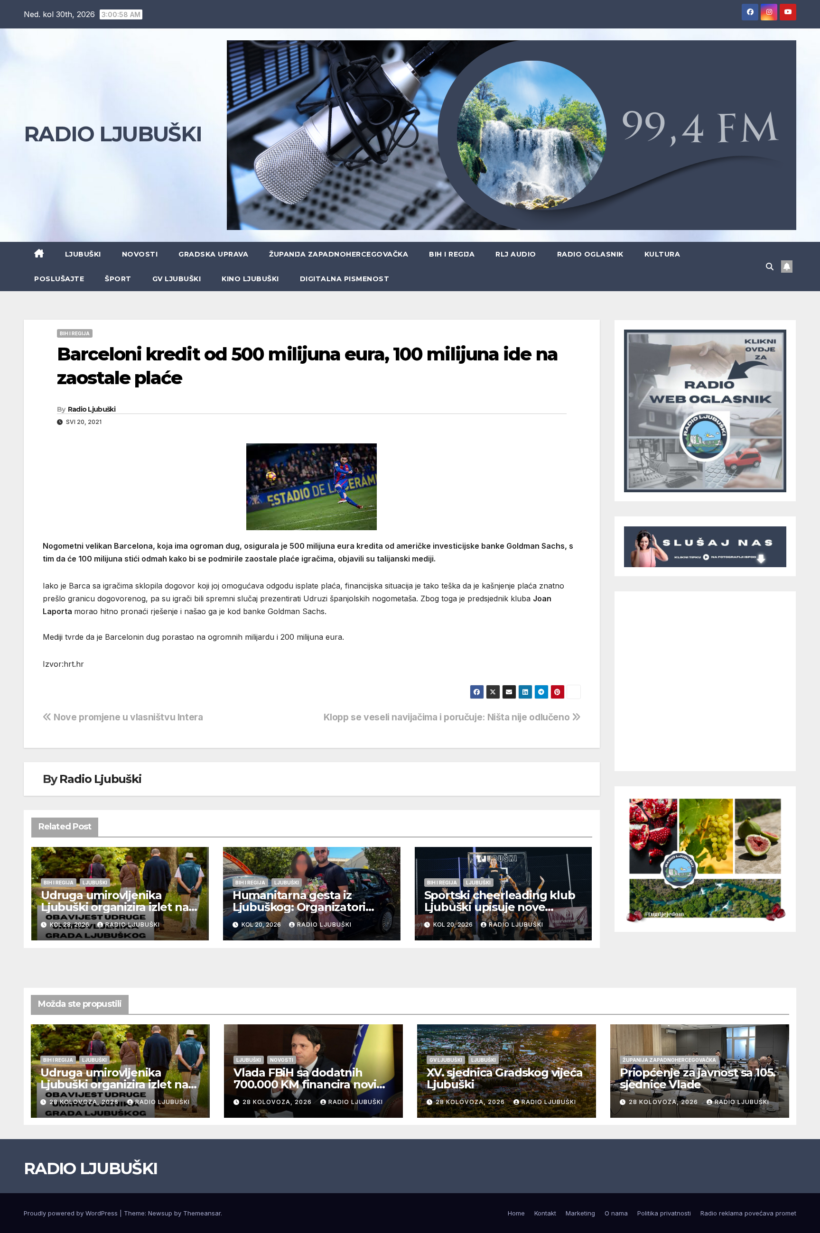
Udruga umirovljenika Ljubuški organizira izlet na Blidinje (114, 907)
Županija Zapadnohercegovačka (338, 254)
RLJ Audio (515, 254)
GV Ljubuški (176, 279)
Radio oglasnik (590, 254)
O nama (616, 1213)
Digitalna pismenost (345, 279)
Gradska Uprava (213, 254)
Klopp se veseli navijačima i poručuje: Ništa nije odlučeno (448, 717)
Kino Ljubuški (250, 279)
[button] (769, 266)
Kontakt (545, 1213)
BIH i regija (452, 254)
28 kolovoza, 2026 (85, 1101)
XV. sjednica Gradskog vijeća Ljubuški (504, 1078)
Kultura (662, 254)
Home (516, 1213)
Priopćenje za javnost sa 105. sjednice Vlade (697, 1078)
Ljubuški (83, 254)
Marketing (580, 1213)
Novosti (140, 254)
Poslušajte (59, 279)
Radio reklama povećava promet (748, 1213)
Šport (118, 279)
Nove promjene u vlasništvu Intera (127, 717)
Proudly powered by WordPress (72, 1213)
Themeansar (202, 1213)
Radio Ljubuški (91, 409)
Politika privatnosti (664, 1213)
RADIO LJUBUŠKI (113, 134)
